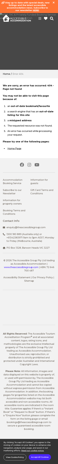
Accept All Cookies (40, 457)
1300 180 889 (13, 234)
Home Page (14, 148)
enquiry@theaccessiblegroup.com (26, 227)
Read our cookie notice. (32, 450)
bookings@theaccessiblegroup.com (27, 422)
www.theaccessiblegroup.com (21, 267)
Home (6, 74)
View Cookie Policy (15, 457)
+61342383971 (14, 237)
